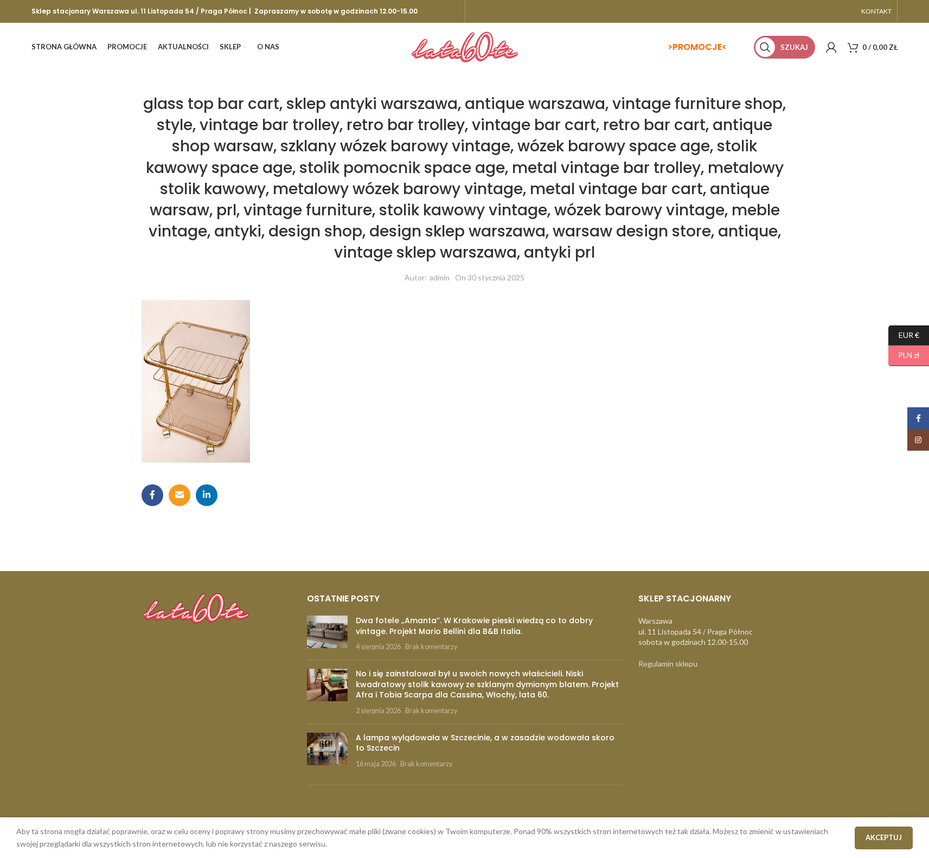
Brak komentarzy (431, 647)
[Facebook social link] (152, 495)
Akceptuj (884, 837)
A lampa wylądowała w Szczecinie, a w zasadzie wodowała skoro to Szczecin (485, 743)
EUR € (903, 334)
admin (440, 277)
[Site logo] (465, 46)
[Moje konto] (831, 47)
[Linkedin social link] (206, 495)
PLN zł (904, 355)
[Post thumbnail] (327, 634)
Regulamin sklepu (667, 663)
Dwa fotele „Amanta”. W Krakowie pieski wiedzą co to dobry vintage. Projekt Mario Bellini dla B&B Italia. (474, 626)
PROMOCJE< (699, 47)
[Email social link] (179, 495)
